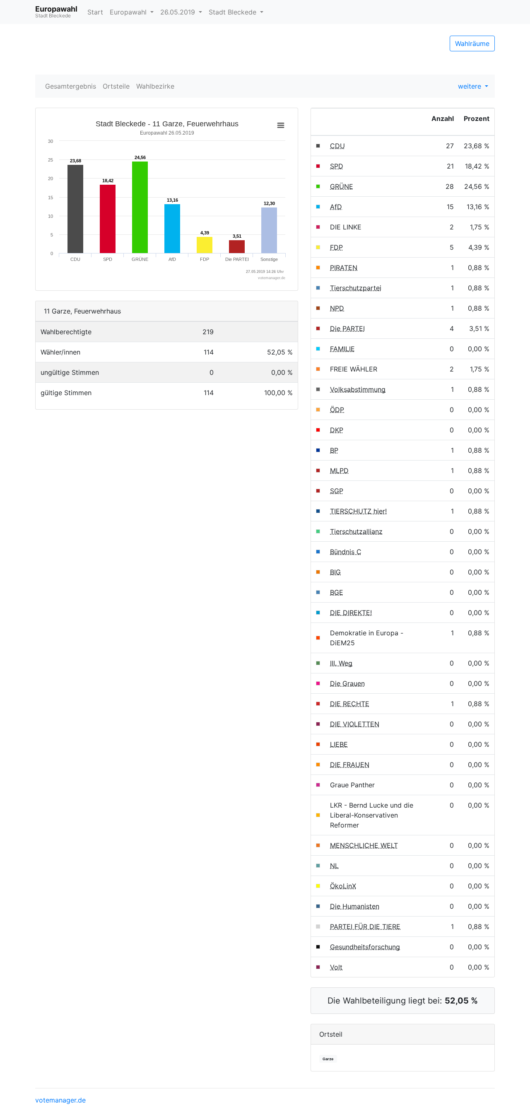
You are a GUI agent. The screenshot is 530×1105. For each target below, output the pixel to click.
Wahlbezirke (155, 86)
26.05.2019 (178, 12)
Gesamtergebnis (70, 86)
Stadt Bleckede (233, 12)
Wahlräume (472, 43)
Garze (328, 1059)
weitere (470, 86)
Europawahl (129, 12)
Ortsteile (116, 86)
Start (95, 12)
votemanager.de (60, 1100)
